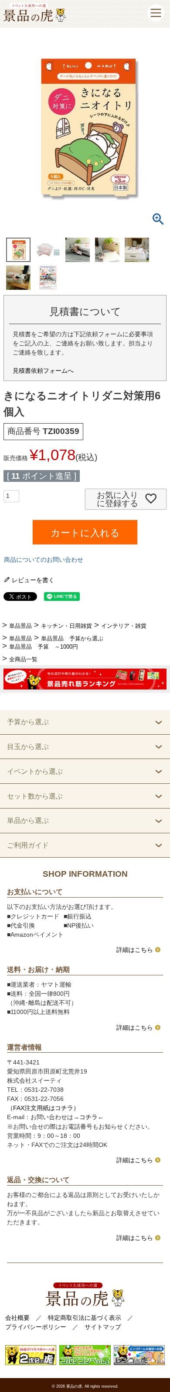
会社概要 (17, 1317)
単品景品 (20, 626)
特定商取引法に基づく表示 (84, 1317)
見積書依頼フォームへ (43, 370)
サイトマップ (103, 1326)
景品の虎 (74, 1386)
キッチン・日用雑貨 (66, 626)
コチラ (88, 1117)
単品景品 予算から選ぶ (72, 638)
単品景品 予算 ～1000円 (43, 646)
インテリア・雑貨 (123, 626)
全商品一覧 (23, 659)
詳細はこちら (134, 949)
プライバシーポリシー (35, 1326)
